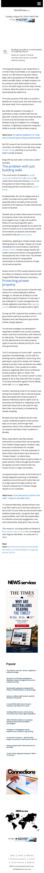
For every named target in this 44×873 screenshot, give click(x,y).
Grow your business (18, 859)
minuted (15, 384)
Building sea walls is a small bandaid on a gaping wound (26, 50)
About (12, 855)
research (29, 178)
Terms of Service (17, 862)
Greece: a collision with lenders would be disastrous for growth (21, 697)
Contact (32, 859)
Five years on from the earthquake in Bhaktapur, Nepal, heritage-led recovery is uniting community (21, 680)
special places (26, 234)
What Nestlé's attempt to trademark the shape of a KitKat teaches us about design (21, 689)
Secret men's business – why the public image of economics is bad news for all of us (22, 738)
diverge (33, 181)
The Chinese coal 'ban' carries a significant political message (21, 671)
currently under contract (14, 531)
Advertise (30, 855)
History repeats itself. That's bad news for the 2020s (21, 746)
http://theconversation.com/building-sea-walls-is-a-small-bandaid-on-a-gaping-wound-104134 (20, 549)
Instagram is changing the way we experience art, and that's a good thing (20, 730)
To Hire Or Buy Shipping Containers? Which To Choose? (21, 754)
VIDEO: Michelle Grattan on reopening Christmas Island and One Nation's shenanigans (19, 721)
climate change (8, 150)
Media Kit (30, 862)
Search (20, 855)
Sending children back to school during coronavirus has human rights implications (21, 713)
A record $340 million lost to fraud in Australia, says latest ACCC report (19, 705)
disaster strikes (8, 250)
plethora (19, 178)
